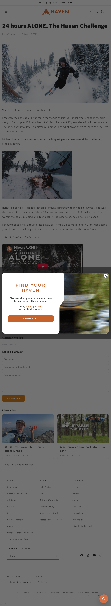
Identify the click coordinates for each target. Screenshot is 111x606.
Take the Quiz (30, 318)
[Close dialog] (106, 276)
